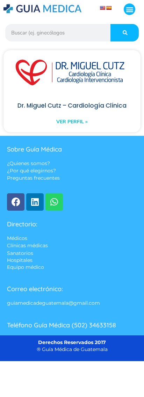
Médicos (17, 238)
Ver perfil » (72, 121)
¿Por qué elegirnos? (31, 171)
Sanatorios (20, 253)
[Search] (124, 32)
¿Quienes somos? (28, 163)
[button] (129, 9)
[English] (103, 8)
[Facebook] (15, 202)
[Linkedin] (35, 202)
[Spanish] (109, 8)
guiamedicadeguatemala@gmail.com (53, 303)
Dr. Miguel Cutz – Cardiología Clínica (72, 105)
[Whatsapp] (54, 202)
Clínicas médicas (27, 246)
